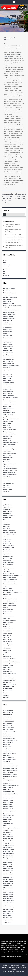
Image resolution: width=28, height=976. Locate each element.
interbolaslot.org (7, 714)
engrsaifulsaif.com (8, 361)
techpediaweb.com (8, 855)
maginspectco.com (8, 920)
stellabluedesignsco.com (9, 811)
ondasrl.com (6, 425)
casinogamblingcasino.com (10, 770)
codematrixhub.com (8, 873)
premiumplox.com (8, 622)
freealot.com (6, 372)
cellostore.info (7, 749)
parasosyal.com (7, 789)
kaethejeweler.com (8, 446)
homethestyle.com (8, 346)
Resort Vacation (7, 971)
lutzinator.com (7, 423)
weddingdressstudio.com (9, 620)
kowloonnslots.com (8, 564)
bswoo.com (6, 697)
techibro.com (6, 567)
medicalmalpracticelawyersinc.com (12, 663)
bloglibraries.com (7, 783)
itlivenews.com (7, 682)
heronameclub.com (8, 819)
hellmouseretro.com (8, 798)
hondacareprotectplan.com (10, 768)
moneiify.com (6, 755)
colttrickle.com (7, 509)
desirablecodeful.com (8, 815)
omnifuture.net (7, 513)
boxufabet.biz (6, 461)
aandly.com (6, 695)
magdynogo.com (7, 922)
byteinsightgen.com (8, 883)
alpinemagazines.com (9, 569)
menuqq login (4, 941)
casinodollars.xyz (7, 646)
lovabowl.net (6, 290)
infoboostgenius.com (8, 877)
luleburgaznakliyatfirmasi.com (11, 785)
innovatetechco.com (8, 860)
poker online (6, 269)
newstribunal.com (7, 295)
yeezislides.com (7, 301)
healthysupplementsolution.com (11, 828)
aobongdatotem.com (8, 303)
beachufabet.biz (7, 455)
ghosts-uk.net (6, 524)
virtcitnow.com (7, 541)
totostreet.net (6, 333)
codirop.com (6, 522)
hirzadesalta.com (7, 320)
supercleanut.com (7, 376)
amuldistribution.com (8, 348)
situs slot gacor (7, 264)
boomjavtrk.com (7, 489)
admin (6, 39)
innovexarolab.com (8, 890)
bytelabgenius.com (8, 858)
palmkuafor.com (7, 717)
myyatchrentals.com (8, 757)
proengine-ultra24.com (9, 603)
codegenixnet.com (8, 896)
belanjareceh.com (7, 725)
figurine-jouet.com (7, 466)
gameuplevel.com (7, 344)
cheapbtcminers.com (8, 363)
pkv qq (5, 260)
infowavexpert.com (8, 868)
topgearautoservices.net (9, 464)
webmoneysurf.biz (8, 629)
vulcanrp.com (6, 571)
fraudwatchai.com (8, 337)
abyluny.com (6, 487)
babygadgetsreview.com (9, 577)
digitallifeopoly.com (8, 323)
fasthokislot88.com (8, 389)
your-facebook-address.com (10, 468)
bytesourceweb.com (8, 898)
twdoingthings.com (8, 808)
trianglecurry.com (7, 438)
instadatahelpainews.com (9, 474)
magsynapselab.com (8, 845)
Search (6, 210)
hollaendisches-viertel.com (10, 601)
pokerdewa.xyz (7, 650)
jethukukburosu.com (8, 779)
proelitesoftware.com (8, 395)
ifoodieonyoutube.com (9, 312)
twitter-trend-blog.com (8, 573)
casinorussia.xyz (7, 639)
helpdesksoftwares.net (9, 288)
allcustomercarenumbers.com (10, 397)
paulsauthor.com (7, 813)
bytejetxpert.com (7, 917)
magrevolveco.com (8, 905)
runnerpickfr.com (7, 511)
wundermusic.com (8, 352)
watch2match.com (8, 654)
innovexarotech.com (8, 907)
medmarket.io (6, 821)
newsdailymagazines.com (10, 297)
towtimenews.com (8, 772)
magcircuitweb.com (8, 851)
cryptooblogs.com (7, 342)
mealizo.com (6, 744)
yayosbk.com (6, 624)
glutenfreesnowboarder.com (10, 429)
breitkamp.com (7, 406)
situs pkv (11, 941)
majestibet (8, 956)
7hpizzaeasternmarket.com (10, 599)
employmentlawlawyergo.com (11, 661)
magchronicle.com (8, 834)
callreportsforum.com (8, 483)
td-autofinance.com (8, 560)
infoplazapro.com (7, 864)
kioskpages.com (7, 436)
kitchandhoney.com (8, 609)
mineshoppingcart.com (9, 314)
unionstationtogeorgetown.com (11, 365)
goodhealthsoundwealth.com (10, 793)
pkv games (6, 275)
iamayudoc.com (7, 367)
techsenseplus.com (8, 875)
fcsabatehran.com (8, 800)
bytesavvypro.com (8, 881)
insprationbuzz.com (8, 729)
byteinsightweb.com (8, 840)
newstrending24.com (8, 686)
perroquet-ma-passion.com (10, 470)
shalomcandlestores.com (9, 759)
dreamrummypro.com (8, 721)
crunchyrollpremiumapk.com (10, 766)
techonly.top (6, 528)
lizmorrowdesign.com (8, 432)
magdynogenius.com (8, 843)
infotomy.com (6, 826)
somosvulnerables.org (9, 412)
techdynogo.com (7, 832)
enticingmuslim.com (8, 791)
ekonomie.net (6, 676)
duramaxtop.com (7, 804)
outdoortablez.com (8, 823)
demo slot (5, 267)
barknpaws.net (7, 746)
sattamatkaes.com (8, 764)
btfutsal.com (6, 520)
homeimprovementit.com (9, 293)
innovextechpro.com (8, 849)
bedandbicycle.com (8, 378)
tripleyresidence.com (8, 408)
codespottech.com (8, 830)
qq (4, 273)
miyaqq (14, 956)
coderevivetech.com (8, 902)
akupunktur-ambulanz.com (10, 579)
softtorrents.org (7, 410)
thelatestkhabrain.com (9, 738)
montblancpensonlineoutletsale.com (12, 575)
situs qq (21, 941)
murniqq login (20, 945)
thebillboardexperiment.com (10, 453)
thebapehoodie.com (8, 787)
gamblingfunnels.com (9, 515)
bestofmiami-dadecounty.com (11, 310)
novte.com (6, 596)
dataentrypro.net (7, 719)
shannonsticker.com (8, 727)
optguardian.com (7, 331)
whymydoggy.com (8, 710)
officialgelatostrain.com (9, 444)
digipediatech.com (8, 836)
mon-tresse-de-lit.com (8, 457)
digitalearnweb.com (8, 712)
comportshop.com (8, 665)
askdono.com (6, 526)
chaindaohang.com (8, 588)
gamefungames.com (8, 355)
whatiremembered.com (9, 582)
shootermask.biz (7, 633)
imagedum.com (7, 440)
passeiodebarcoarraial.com (10, 731)
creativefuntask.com (8, 359)
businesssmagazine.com (9, 532)
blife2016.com (7, 427)
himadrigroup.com (8, 556)
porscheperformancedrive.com (11, 419)
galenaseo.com (7, 656)
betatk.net (5, 693)
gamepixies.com (7, 385)
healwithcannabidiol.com (9, 434)
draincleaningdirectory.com (10, 774)
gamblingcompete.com (9, 530)
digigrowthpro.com (8, 507)
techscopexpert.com (8, 853)
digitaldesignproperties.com (10, 740)
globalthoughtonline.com (9, 753)
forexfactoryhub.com (8, 547)
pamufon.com (7, 417)
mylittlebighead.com (8, 370)
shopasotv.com (7, 669)
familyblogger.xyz (7, 399)
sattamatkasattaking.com (9, 449)
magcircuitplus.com (8, 911)
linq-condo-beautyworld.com (10, 584)
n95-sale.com (6, 537)
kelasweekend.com (8, 691)
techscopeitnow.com (8, 913)
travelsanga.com (7, 671)
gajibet (18, 956)
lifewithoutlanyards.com (9, 605)
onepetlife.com (7, 451)
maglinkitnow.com (8, 838)
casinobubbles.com (8, 325)
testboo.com (6, 618)
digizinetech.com (7, 885)
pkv (4, 271)
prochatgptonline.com (9, 545)
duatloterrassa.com (8, 414)
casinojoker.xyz (7, 648)
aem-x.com (6, 340)
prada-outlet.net (7, 505)
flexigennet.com (7, 817)
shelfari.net (6, 637)
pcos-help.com (7, 517)
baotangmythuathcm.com (10, 776)
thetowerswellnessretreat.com (10, 442)
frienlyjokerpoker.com (8, 562)
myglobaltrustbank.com (9, 658)
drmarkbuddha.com (8, 590)
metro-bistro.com (7, 611)
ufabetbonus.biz (7, 688)
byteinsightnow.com (8, 900)
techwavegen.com (8, 879)
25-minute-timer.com (8, 357)
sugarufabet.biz (7, 459)
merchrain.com (7, 479)
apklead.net (6, 491)
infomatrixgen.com (8, 888)
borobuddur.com (7, 350)
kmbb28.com (6, 481)
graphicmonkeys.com (8, 382)
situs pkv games (5, 945)
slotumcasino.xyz (7, 641)
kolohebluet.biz (7, 631)
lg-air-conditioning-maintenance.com (12, 592)
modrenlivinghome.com (9, 472)
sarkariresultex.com (8, 742)
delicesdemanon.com (8, 616)
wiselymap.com (7, 543)
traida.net (5, 607)
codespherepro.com (8, 894)
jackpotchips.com (7, 393)
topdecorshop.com (8, 667)
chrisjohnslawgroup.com (9, 402)
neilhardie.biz (6, 626)
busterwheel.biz (7, 635)
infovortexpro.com (8, 909)
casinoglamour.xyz (8, 643)
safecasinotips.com (8, 391)
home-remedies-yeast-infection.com (12, 305)
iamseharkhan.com (8, 736)
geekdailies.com (7, 476)
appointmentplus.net (8, 678)
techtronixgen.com (8, 847)
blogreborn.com (7, 539)
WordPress (14, 974)
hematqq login (4, 947)
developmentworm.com (9, 680)
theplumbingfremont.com (9, 684)
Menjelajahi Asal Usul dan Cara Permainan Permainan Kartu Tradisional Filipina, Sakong (7, 199)
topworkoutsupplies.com (9, 316)
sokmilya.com (6, 485)
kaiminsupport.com (8, 723)
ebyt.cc (5, 586)
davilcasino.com (7, 335)
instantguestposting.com (9, 673)
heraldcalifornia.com (8, 380)
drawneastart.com (8, 387)
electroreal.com (7, 308)
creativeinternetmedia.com (10, 534)
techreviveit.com (7, 866)
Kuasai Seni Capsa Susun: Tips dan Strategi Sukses (21, 196)
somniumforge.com (8, 781)
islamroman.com (7, 558)
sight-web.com (7, 554)
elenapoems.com (7, 796)
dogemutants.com (8, 802)
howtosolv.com (7, 614)
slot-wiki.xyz (6, 652)
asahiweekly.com (7, 374)
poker (4, 262)
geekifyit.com (6, 761)
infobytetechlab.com (8, 892)
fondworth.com (7, 734)
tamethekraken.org (8, 421)
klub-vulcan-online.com (9, 404)
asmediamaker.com (8, 751)
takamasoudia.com (8, 806)
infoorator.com (7, 594)
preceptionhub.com (8, 299)
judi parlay (11, 943)
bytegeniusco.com (8, 870)
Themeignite (16, 971)
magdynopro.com (7, 862)
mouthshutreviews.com (9, 318)
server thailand (12, 947)
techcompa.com (7, 552)
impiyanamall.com (8, 329)
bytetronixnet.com (7, 915)
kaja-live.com (6, 549)
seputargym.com (7, 327)
